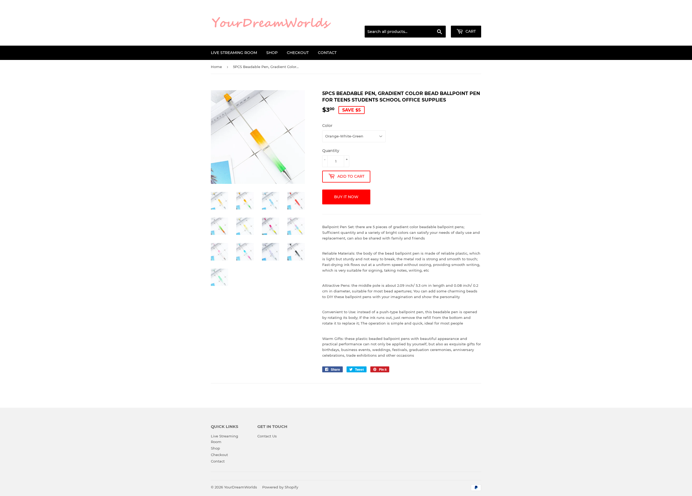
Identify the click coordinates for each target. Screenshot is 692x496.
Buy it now (346, 196)
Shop (272, 52)
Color (327, 125)
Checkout (298, 52)
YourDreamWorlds (240, 487)
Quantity (330, 150)
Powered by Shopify (280, 487)
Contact (327, 52)
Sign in (438, 19)
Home (216, 67)
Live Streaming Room (234, 52)
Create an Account (466, 19)
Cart (470, 31)
